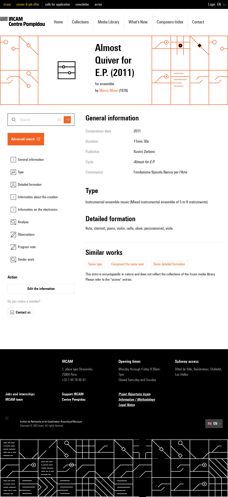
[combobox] (41, 119)
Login (211, 4)
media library (108, 21)
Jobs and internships (20, 394)
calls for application (57, 4)
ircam (7, 4)
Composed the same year (127, 264)
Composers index (170, 21)
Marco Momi (108, 90)
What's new (138, 21)
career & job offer (27, 4)
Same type (95, 264)
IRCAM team (14, 399)
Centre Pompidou (74, 399)
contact (198, 21)
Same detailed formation (169, 264)
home (58, 21)
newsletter (82, 4)
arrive (98, 4)
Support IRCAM (72, 394)
